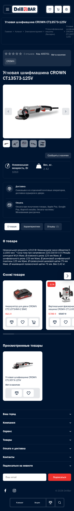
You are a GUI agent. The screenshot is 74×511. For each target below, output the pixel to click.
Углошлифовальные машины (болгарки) (54, 31)
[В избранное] (22, 322)
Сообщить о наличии (58, 155)
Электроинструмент (33, 31)
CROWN (10, 61)
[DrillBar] (24, 9)
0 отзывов (29, 53)
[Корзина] (58, 9)
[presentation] (67, 276)
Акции (37, 502)
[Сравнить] (11, 322)
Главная (8, 31)
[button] (8, 334)
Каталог (19, 502)
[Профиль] (66, 9)
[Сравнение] (50, 503)
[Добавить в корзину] (33, 322)
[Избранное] (50, 9)
